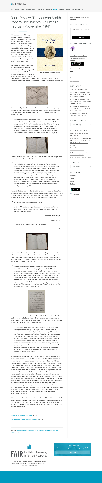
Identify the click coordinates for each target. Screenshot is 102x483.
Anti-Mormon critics (22, 430)
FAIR (26, 4)
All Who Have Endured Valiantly (78, 89)
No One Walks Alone (85, 157)
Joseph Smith (54, 430)
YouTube (72, 184)
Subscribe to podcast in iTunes (78, 56)
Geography (48, 430)
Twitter (72, 178)
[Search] (83, 10)
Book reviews (40, 430)
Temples (17, 432)
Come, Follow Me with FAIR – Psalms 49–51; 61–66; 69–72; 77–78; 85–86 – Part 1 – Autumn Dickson (80, 109)
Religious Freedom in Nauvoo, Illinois (21, 415)
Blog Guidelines (74, 81)
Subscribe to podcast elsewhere (78, 58)
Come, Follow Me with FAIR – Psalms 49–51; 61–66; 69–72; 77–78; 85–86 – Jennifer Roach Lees (80, 101)
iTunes (72, 181)
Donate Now (72, 452)
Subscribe (81, 37)
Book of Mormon (32, 430)
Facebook (73, 175)
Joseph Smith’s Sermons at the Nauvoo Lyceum (25, 419)
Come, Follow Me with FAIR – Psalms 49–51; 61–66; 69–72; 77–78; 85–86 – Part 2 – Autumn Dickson (80, 94)
